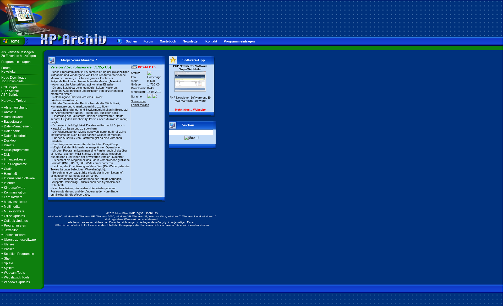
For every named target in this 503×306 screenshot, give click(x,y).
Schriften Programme (19, 254)
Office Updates (14, 216)
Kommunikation (15, 192)
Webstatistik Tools (16, 277)
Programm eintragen (239, 41)
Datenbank (12, 131)
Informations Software (19, 178)
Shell (7, 258)
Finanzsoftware (15, 159)
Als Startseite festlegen (17, 52)
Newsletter (191, 41)
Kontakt (211, 41)
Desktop (10, 140)
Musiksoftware (14, 211)
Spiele (8, 263)
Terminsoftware (15, 235)
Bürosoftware (13, 117)
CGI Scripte (9, 87)
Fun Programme (15, 164)
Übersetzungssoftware (20, 239)
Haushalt (10, 173)
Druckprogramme (16, 150)
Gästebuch (168, 41)
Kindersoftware (14, 188)
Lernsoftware (13, 197)
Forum (148, 41)
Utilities (9, 244)
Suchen (131, 41)
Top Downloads (12, 81)
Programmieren (15, 225)
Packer (9, 249)
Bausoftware (13, 122)
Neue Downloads (13, 77)
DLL (7, 155)
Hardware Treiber (13, 101)
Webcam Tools (14, 273)
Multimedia (12, 206)
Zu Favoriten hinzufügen (18, 56)
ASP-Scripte (10, 94)
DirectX (9, 145)
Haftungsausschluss (143, 213)
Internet (9, 183)
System (9, 268)
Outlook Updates (16, 221)
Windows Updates (17, 282)
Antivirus (10, 112)
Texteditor (11, 230)
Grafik (8, 169)
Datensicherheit (15, 136)
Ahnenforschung (16, 107)
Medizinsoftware (15, 202)
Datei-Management (17, 126)
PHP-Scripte (10, 91)
